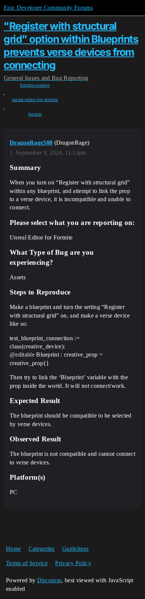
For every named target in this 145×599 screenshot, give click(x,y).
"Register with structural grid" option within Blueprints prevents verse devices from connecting (71, 45)
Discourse (49, 580)
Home (13, 548)
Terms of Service (27, 563)
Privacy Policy (73, 563)
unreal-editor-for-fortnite (35, 99)
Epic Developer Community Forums (48, 7)
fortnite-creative (34, 85)
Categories (42, 548)
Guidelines (75, 548)
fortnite (35, 114)
